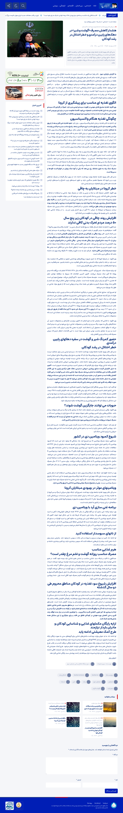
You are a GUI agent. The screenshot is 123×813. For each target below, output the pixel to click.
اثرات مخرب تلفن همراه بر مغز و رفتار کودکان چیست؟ (57, 707)
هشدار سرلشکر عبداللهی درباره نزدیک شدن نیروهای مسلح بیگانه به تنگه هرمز (25, 130)
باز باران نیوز (98, 808)
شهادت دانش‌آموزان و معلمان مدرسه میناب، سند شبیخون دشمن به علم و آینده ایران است (23, 147)
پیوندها (89, 803)
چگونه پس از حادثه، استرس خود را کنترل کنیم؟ (57, 719)
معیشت (110, 688)
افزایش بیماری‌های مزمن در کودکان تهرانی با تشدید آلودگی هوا (93, 730)
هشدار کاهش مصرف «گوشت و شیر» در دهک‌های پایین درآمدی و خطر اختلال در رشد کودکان (93, 35)
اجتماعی (88, 5)
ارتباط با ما (97, 803)
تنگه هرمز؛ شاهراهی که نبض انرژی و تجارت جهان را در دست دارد (23, 181)
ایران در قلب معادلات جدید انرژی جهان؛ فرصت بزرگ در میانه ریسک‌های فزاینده (26, 15)
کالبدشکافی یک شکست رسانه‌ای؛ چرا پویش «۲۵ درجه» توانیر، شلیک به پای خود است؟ (82, 15)
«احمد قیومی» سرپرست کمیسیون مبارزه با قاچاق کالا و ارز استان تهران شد (23, 159)
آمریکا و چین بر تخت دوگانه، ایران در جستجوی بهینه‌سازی (93, 707)
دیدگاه (115, 754)
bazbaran (95, 675)
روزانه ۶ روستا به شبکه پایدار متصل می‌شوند (25, 186)
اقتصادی (71, 5)
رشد (84, 681)
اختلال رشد (62, 675)
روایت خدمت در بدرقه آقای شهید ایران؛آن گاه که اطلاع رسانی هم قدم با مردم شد (24, 112)
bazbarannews (79, 675)
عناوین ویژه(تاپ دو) (89, 22)
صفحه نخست (112, 22)
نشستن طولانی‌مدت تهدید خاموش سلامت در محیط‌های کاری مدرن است (25, 153)
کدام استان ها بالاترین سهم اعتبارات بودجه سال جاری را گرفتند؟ (24, 175)
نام (116, 779)
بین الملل (79, 5)
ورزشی (55, 5)
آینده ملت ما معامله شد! (31, 197)
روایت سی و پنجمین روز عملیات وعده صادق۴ (25, 189)
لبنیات (63, 681)
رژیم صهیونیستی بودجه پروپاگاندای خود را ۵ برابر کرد (24, 135)
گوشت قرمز (96, 688)
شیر (74, 681)
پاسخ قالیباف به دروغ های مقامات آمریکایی (25, 193)
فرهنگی (62, 5)
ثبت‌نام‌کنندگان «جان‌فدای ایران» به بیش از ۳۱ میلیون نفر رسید (25, 141)
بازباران (110, 681)
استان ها (113, 13)
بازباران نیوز (97, 681)
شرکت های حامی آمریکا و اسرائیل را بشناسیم (25, 170)
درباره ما (105, 803)
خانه (94, 5)
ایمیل (78, 779)
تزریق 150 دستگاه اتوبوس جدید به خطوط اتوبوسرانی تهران (23, 165)
